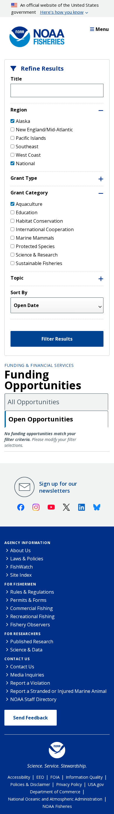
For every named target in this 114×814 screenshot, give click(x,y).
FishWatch (21, 567)
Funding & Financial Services (39, 365)
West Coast (28, 155)
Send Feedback (30, 717)
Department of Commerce (55, 791)
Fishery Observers (30, 624)
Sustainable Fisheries (39, 263)
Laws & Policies (26, 558)
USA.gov (96, 784)
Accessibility (19, 777)
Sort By (19, 292)
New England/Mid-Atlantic (44, 129)
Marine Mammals (35, 238)
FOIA (55, 777)
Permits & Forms (28, 600)
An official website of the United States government (55, 8)
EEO (40, 777)
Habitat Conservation (39, 221)
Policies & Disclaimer (30, 784)
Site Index (21, 575)
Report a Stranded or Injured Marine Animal (58, 691)
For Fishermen (20, 584)
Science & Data (26, 649)
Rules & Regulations (32, 592)
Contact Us (17, 658)
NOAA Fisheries (57, 806)
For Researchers (22, 633)
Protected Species (35, 246)
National (25, 163)
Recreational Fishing (32, 616)
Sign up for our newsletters (58, 487)
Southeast (27, 146)
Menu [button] (102, 29)
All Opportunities (33, 401)
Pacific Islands (31, 138)
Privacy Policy (69, 784)
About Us (20, 550)
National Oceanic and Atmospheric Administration (55, 799)
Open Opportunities (40, 418)
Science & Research (37, 255)
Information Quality (84, 777)
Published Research (31, 641)
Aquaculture (29, 204)
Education (26, 212)
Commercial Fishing (31, 608)
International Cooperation (45, 229)
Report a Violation (30, 683)
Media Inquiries (27, 675)
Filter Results (57, 339)
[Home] (35, 35)
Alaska (23, 121)
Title (16, 79)
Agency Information (27, 542)
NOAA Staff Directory (33, 699)
